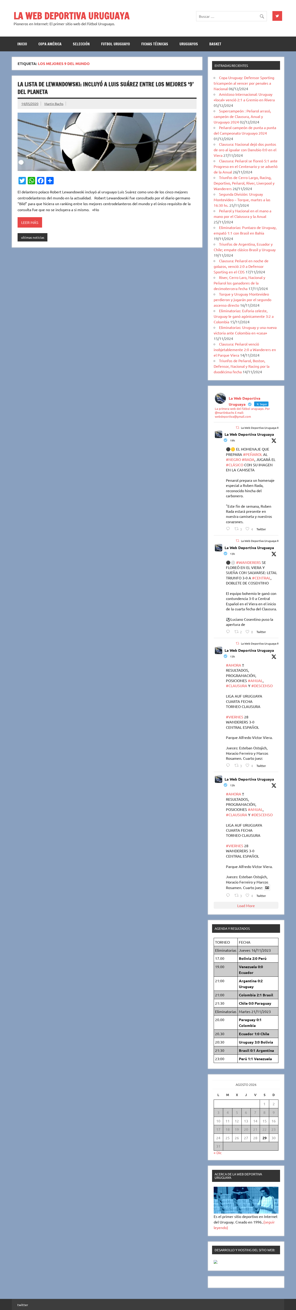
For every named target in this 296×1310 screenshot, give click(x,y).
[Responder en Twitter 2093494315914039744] (229, 765)
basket (215, 43)
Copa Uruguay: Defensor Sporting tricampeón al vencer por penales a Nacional (244, 83)
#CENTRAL (261, 577)
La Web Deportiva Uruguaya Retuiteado (266, 427)
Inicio (22, 43)
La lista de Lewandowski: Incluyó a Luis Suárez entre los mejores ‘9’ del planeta (106, 88)
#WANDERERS (248, 562)
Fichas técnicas (154, 43)
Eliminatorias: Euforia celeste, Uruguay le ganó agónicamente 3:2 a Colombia (244, 316)
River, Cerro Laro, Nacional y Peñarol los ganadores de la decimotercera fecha (239, 283)
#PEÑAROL (252, 454)
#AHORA (233, 665)
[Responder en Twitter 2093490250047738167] (229, 631)
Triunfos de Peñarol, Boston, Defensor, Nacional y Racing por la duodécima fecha (241, 366)
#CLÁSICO (234, 464)
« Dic (218, 1152)
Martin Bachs (53, 104)
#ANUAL (255, 680)
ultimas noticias (32, 237)
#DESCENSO (262, 685)
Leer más (29, 222)
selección (81, 43)
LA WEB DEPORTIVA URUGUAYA (72, 15)
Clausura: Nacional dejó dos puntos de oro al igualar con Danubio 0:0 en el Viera (245, 150)
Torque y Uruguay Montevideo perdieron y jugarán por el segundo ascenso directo (242, 299)
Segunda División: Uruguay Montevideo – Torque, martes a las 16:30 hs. (242, 199)
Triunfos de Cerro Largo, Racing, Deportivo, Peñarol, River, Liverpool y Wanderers (244, 183)
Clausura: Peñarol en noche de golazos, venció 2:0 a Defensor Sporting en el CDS (241, 266)
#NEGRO (233, 459)
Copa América (50, 43)
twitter (22, 1304)
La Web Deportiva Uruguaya (249, 434)
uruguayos (188, 43)
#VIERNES (234, 716)
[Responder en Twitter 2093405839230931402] (229, 528)
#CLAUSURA (236, 685)
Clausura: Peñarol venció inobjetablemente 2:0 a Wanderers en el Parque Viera (245, 349)
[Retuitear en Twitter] (237, 427)
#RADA (248, 459)
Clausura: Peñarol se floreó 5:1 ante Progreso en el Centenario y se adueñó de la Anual (246, 166)
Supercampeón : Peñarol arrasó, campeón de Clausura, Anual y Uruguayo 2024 (242, 116)
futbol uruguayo (115, 43)
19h (232, 440)
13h (232, 554)
